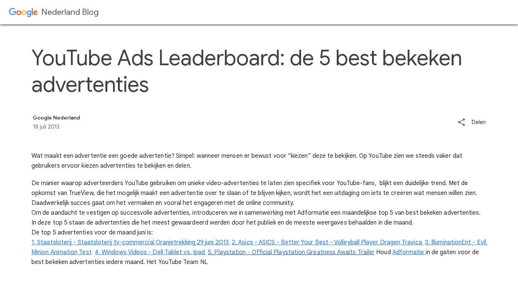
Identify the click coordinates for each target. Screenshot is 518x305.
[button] (461, 123)
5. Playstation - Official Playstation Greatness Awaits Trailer (291, 252)
